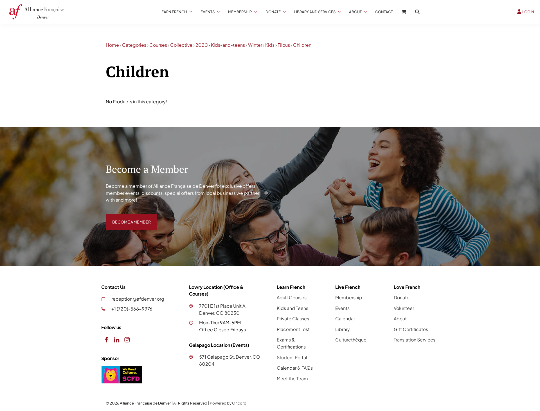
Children (302, 45)
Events (208, 12)
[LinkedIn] (117, 340)
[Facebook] (106, 340)
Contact (384, 12)
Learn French (173, 12)
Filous (284, 45)
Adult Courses (292, 297)
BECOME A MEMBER (127, 217)
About (355, 12)
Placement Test (293, 329)
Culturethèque (350, 340)
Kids (269, 45)
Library (342, 329)
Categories (134, 45)
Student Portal (292, 357)
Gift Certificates (411, 329)
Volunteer (404, 308)
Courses (158, 45)
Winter (255, 45)
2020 (201, 45)
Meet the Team (292, 378)
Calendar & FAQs (295, 368)
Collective (181, 45)
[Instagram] (127, 340)
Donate (273, 12)
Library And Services (315, 12)
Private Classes (293, 318)
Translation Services (414, 340)
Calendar (345, 318)
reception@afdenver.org (137, 299)
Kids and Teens (292, 308)
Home (112, 45)
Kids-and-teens (228, 45)
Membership (240, 12)
